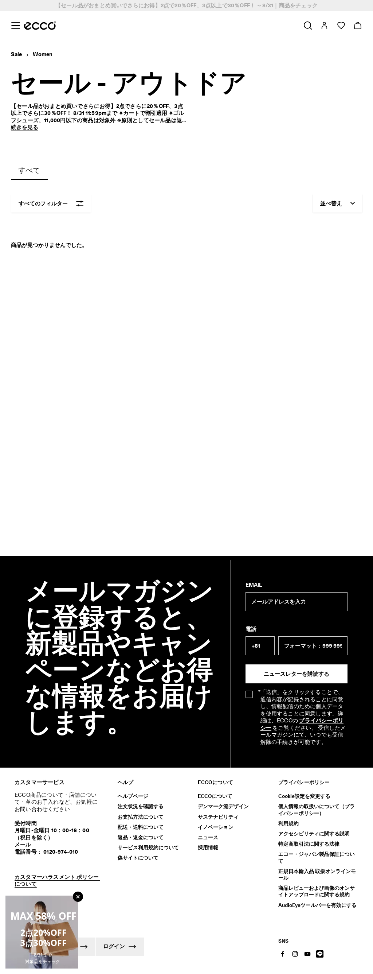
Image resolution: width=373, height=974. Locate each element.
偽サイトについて (138, 858)
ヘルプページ (133, 796)
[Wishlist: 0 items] (341, 25)
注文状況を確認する (141, 806)
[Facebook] (282, 954)
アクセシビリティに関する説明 (314, 834)
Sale (16, 54)
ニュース (208, 837)
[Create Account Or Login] (324, 25)
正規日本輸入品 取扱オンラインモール (317, 874)
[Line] (319, 954)
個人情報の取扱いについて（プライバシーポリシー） (316, 809)
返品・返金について (141, 837)
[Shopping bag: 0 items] (357, 25)
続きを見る (24, 127)
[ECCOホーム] (40, 25)
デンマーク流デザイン (223, 806)
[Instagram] (295, 954)
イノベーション (215, 827)
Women (42, 54)
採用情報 (208, 847)
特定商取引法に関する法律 (308, 844)
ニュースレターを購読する (296, 674)
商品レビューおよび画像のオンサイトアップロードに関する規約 (316, 891)
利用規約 (288, 823)
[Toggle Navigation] (15, 25)
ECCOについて (215, 796)
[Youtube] (307, 954)
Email (254, 585)
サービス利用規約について (148, 847)
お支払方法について (141, 817)
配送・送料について (141, 827)
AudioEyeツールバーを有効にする (317, 905)
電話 (251, 629)
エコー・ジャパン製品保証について (316, 857)
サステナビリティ (218, 817)
